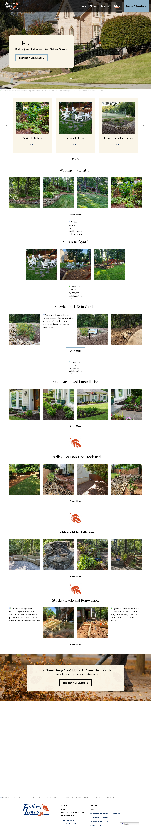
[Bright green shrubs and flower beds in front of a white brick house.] (58, 404)
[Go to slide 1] (72, 158)
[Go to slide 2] (75, 158)
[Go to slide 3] (78, 158)
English (126, 824)
